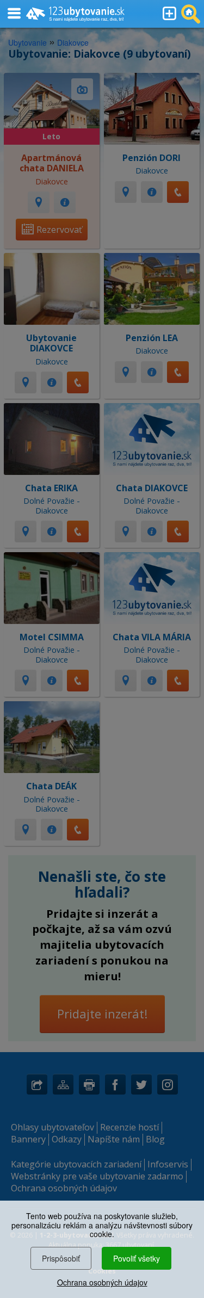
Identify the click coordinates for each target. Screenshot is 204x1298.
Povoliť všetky (136, 1258)
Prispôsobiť (61, 1258)
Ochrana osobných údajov (102, 1282)
